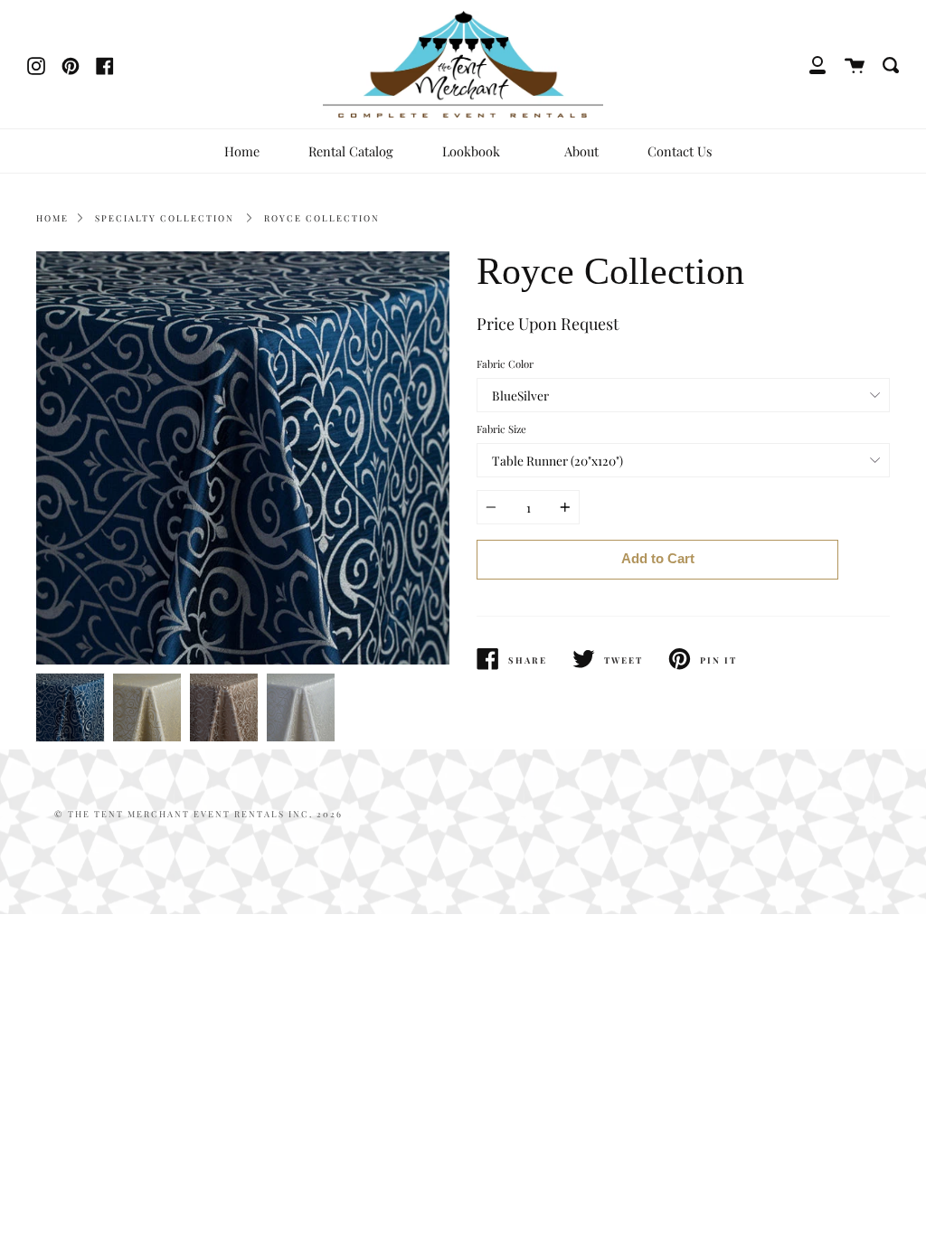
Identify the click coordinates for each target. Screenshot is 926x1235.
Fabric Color (505, 364)
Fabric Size (501, 429)
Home (242, 151)
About (581, 151)
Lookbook (473, 151)
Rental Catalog (350, 151)
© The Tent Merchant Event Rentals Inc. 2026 (198, 813)
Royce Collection (322, 217)
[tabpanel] (242, 458)
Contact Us (679, 151)
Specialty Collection (164, 217)
